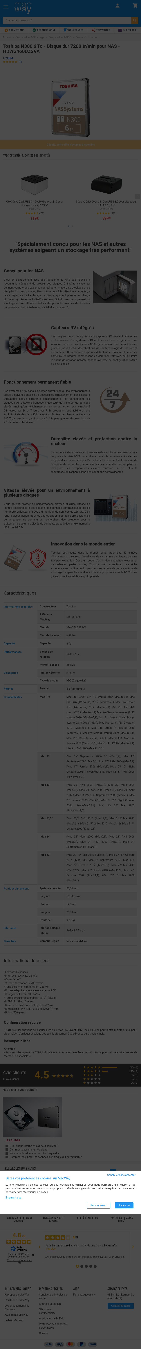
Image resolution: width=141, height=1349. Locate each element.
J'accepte (124, 1205)
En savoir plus (13, 1197)
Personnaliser (98, 1205)
